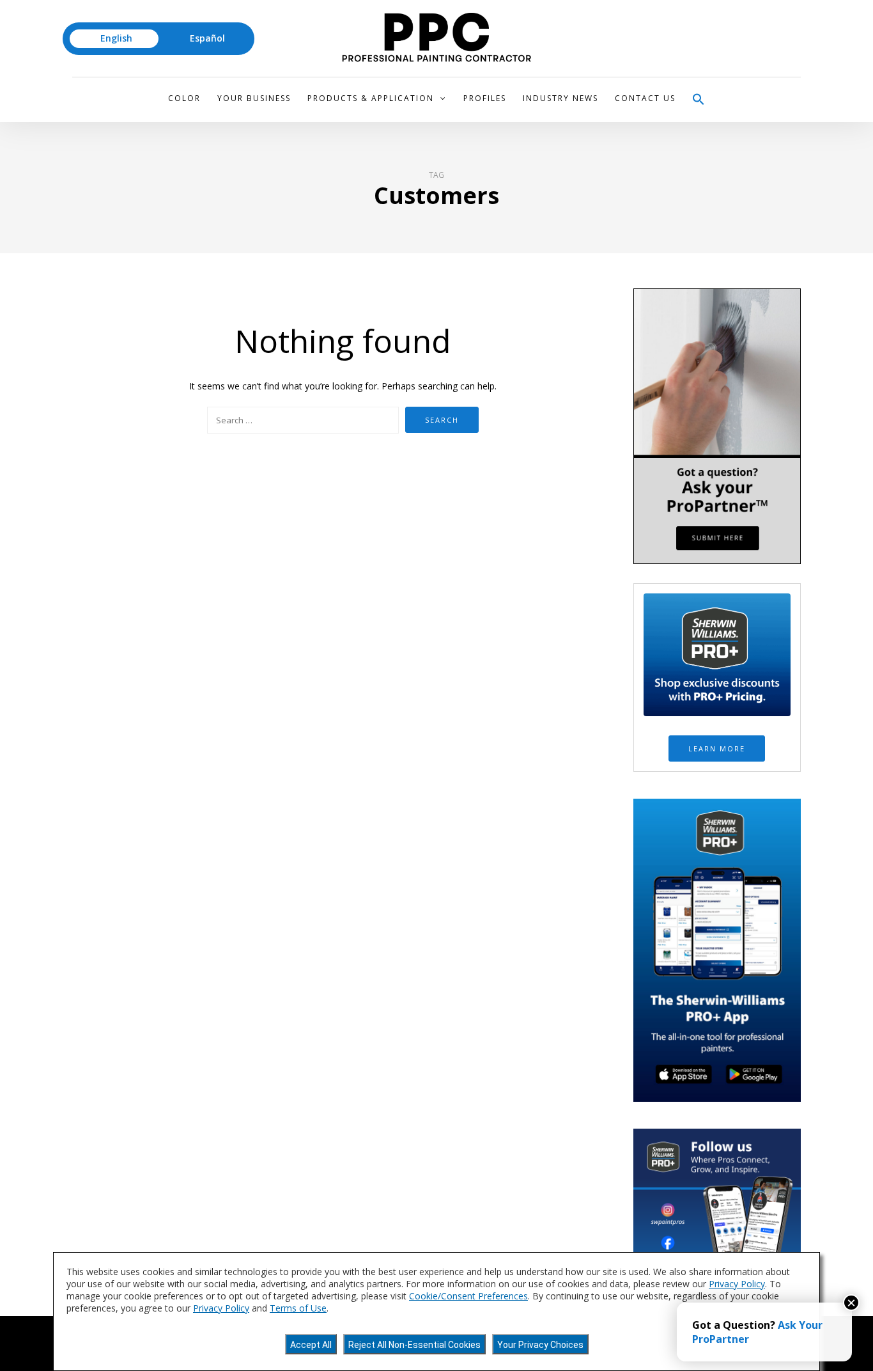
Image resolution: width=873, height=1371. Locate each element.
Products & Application (370, 98)
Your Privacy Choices (540, 1345)
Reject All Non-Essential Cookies (414, 1345)
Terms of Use (298, 1308)
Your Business (254, 98)
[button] (698, 100)
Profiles (484, 98)
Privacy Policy (737, 1284)
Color (184, 98)
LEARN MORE (716, 748)
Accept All (311, 1345)
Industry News (560, 98)
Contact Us (645, 98)
